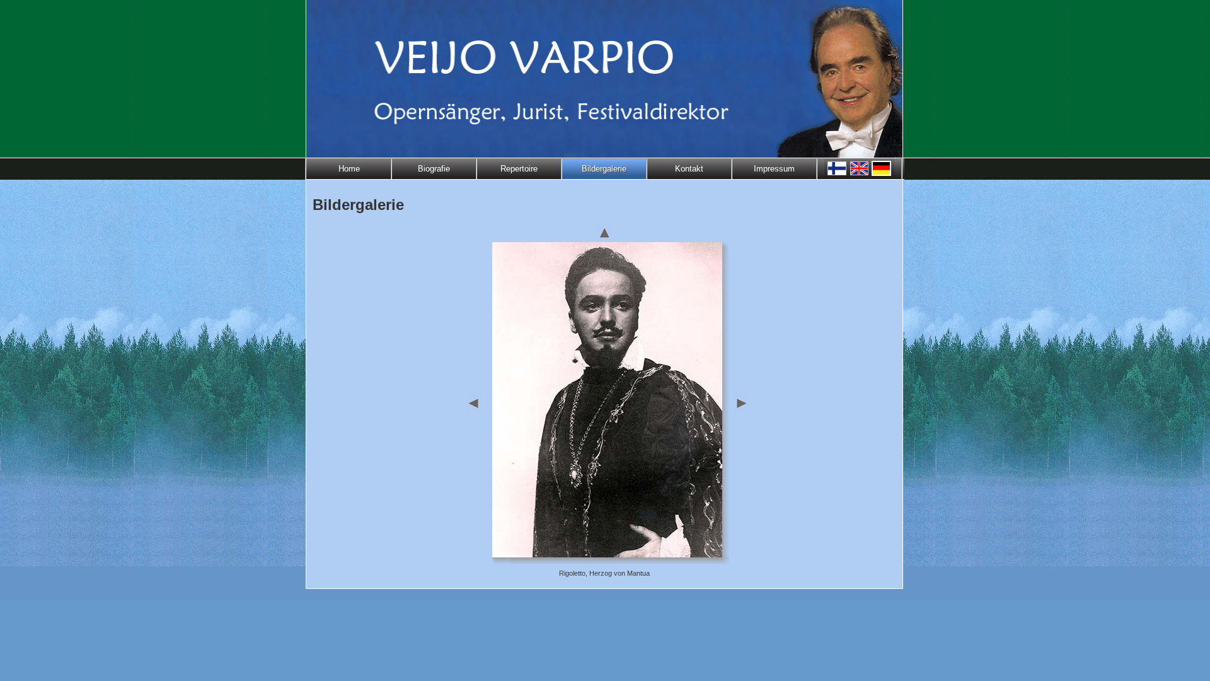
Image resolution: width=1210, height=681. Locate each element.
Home (349, 168)
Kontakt (689, 168)
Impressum (774, 168)
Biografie (434, 168)
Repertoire (519, 168)
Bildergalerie (604, 168)
